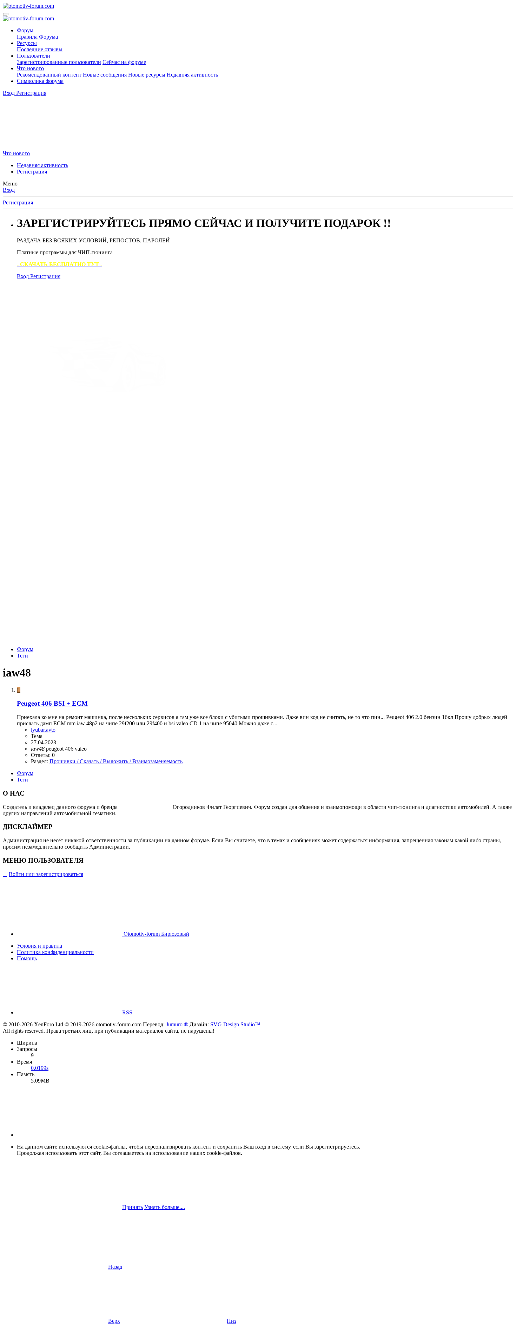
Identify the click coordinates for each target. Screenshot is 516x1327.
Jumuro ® (177, 1024)
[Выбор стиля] (55, 147)
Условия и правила (39, 946)
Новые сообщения (105, 75)
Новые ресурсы (146, 75)
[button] (69, 1135)
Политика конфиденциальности (55, 952)
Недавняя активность (192, 75)
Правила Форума (37, 37)
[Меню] (5, 14)
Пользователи (33, 56)
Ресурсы (27, 43)
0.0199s (39, 1068)
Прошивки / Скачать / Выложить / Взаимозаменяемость (116, 761)
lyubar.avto (43, 730)
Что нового (30, 68)
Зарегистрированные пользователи (59, 62)
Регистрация (32, 172)
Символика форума (40, 81)
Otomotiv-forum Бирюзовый (155, 934)
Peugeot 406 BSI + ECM (52, 703)
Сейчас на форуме (124, 62)
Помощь (27, 958)
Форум (25, 30)
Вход (9, 190)
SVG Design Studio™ (235, 1024)
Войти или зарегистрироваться (46, 874)
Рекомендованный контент (49, 75)
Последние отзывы (39, 49)
